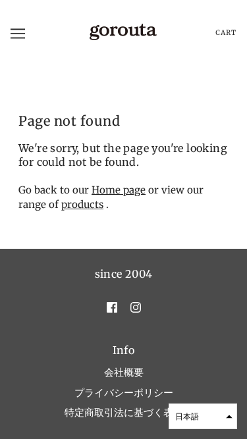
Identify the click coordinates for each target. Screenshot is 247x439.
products (82, 204)
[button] (203, 416)
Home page (119, 190)
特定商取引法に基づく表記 (124, 412)
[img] (112, 307)
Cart (225, 33)
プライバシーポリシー (123, 392)
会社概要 (124, 372)
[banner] (122, 32)
